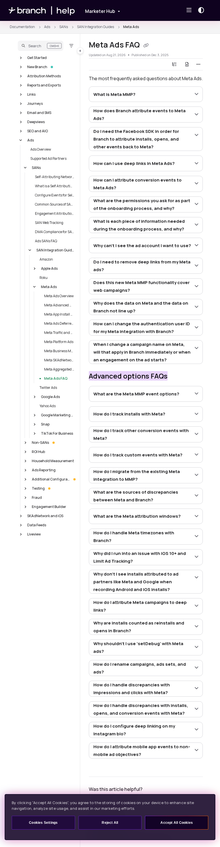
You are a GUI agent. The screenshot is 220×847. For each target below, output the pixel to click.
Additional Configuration (51, 478)
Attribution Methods (44, 75)
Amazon (46, 259)
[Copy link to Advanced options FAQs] (176, 376)
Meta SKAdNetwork (59, 359)
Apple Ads (49, 268)
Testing (38, 488)
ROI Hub (38, 451)
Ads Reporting (44, 469)
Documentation (22, 26)
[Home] (42, 10)
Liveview (34, 533)
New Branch (37, 66)
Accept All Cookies (176, 823)
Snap (45, 423)
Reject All (110, 823)
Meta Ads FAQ (55, 378)
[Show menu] (189, 10)
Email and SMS (39, 112)
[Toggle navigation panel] (80, 50)
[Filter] (71, 45)
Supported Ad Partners (48, 158)
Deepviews (36, 121)
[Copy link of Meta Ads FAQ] (145, 45)
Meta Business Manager (59, 350)
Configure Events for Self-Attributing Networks (54, 194)
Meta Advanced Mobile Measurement (59, 304)
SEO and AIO (37, 130)
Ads (47, 26)
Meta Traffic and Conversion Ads (59, 332)
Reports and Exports (44, 84)
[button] (40, 46)
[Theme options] (202, 10)
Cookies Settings (43, 823)
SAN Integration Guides (95, 26)
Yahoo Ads (48, 405)
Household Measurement (53, 460)
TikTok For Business (57, 433)
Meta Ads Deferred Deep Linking (59, 323)
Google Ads (50, 396)
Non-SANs (40, 442)
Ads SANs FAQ (46, 240)
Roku (44, 277)
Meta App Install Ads (59, 314)
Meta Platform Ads (58, 341)
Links (31, 94)
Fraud (37, 497)
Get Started (37, 57)
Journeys (35, 103)
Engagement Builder (49, 506)
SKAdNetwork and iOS (45, 515)
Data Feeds (36, 524)
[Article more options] (198, 64)
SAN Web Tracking (49, 222)
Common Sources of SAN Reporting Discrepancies (54, 204)
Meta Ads (131, 26)
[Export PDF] (187, 64)
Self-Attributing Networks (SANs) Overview (54, 176)
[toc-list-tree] (174, 64)
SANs (63, 26)
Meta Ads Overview (59, 295)
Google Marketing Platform (57, 414)
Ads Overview (40, 149)
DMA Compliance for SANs (54, 231)
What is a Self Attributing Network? (54, 185)
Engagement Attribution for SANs (54, 213)
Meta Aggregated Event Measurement (59, 369)
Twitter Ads (48, 387)
